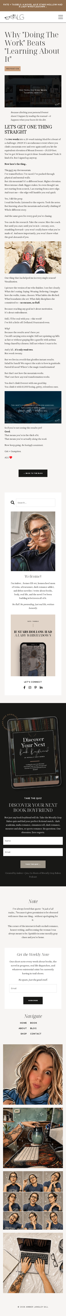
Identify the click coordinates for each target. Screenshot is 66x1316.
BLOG (33, 1028)
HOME (23, 1023)
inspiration (12, 69)
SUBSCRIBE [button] (33, 1000)
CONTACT (35, 1034)
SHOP (24, 1034)
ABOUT (23, 1028)
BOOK (33, 1023)
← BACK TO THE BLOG (33, 473)
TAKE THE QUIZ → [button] (33, 864)
